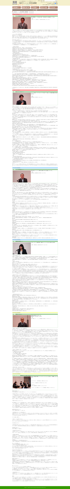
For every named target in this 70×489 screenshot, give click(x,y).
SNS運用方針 (50, 3)
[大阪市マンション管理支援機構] (14, 4)
